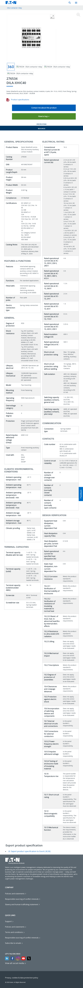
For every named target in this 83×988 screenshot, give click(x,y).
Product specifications (20, 99)
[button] (81, 494)
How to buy (43, 116)
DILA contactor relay (14, 8)
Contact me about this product (44, 108)
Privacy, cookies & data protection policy (21, 977)
